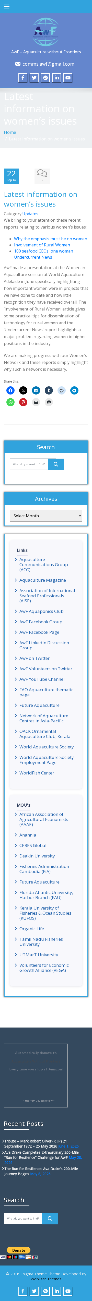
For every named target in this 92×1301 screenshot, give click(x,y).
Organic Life (31, 928)
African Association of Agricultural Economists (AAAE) (43, 819)
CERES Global (33, 845)
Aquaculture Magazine (42, 580)
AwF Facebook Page (39, 632)
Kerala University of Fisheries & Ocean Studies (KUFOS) (45, 913)
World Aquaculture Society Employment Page (46, 760)
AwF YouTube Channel (42, 679)
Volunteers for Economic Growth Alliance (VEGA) (44, 968)
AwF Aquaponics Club (41, 611)
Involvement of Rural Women (42, 245)
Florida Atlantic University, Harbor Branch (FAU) (46, 895)
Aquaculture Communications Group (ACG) (43, 564)
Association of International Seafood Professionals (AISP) (47, 595)
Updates (30, 214)
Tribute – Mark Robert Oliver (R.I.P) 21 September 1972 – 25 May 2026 (35, 1144)
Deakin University (37, 855)
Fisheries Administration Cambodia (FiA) (44, 869)
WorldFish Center (36, 772)
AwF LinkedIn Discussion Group (44, 645)
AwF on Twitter (34, 658)
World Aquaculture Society (46, 746)
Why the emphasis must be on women (50, 239)
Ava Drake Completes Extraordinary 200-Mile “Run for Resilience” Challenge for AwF (41, 1155)
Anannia (27, 835)
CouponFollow (44, 1100)
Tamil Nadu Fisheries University (41, 942)
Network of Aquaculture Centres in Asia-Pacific (43, 718)
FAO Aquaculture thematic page (46, 692)
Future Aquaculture (39, 705)
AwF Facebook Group (40, 621)
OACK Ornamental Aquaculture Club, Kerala (45, 734)
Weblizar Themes (46, 1278)
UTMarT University (38, 954)
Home (10, 132)
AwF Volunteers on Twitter (45, 668)
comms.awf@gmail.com (48, 64)
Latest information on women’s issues (40, 199)
